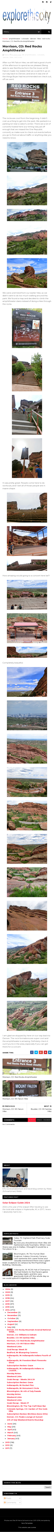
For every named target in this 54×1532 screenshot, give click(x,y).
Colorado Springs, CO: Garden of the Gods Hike (27, 1410)
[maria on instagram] (43, 2)
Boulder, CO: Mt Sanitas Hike (21, 1338)
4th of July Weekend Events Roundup (25, 1420)
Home (5, 39)
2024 (8, 1289)
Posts (8, 1498)
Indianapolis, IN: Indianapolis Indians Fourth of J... (29, 1356)
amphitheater (14, 39)
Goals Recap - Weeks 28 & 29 (21, 1379)
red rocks (46, 39)
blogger (32, 1120)
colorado (25, 39)
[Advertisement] (13, 1223)
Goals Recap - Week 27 (18, 1403)
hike (39, 39)
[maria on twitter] (50, 2)
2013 (7, 1442)
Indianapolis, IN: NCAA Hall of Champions (32, 1270)
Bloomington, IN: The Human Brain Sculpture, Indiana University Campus (30, 1255)
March (10, 1432)
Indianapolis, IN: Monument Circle (23, 1388)
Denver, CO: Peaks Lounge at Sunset (25, 1417)
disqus (39, 1120)
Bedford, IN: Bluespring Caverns (22, 1352)
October (11, 1318)
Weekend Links (14, 1346)
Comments (11, 1502)
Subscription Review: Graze (20, 1365)
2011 (7, 1448)
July (9, 1327)
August (11, 1324)
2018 (7, 1298)
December (12, 1312)
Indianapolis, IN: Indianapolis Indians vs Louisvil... (25, 1369)
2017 (7, 1301)
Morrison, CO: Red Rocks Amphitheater (20, 1077)
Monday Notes (14, 1373)
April (9, 1429)
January (11, 1438)
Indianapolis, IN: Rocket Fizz (20, 1385)
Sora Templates (27, 1523)
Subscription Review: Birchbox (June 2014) (27, 1414)
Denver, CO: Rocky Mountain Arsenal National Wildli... (29, 1331)
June (10, 1424)
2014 (7, 1310)
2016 (7, 1304)
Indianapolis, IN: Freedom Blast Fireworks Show (26, 1361)
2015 (7, 1307)
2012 (7, 1445)
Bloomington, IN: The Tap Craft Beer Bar (26, 1406)
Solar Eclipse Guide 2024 (16, 1202)
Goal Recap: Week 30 (17, 1349)
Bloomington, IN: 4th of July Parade (24, 1391)
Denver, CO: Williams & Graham (22, 1335)
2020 (8, 1292)
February (11, 1435)
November (12, 1315)
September (13, 1321)
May (9, 1427)
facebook (47, 1120)
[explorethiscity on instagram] (46, 2)
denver (33, 39)
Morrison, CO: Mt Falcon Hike (15, 1099)
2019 (7, 1295)
